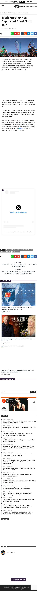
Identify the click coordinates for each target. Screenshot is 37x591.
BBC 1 (7, 249)
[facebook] (35, 33)
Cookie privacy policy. (11, 2)
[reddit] (25, 33)
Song (14, 251)
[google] (18, 33)
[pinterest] (15, 33)
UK (18, 251)
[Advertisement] (18, 85)
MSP (23, 589)
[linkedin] (28, 33)
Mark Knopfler (6, 251)
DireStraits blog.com (20, 587)
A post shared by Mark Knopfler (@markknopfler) (18, 232)
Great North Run (26, 249)
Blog (5, 12)
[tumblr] (22, 33)
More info (29, 2)
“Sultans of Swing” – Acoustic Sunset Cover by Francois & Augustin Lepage (18, 264)
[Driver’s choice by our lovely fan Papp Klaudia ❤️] (18, 567)
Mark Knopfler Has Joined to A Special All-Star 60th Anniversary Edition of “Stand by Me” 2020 (18, 271)
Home (1, 12)
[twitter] (32, 33)
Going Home (15, 249)
